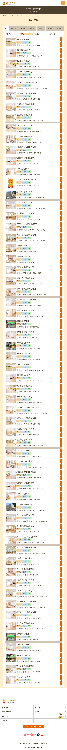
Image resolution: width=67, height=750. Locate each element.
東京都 (4, 28)
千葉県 (23, 28)
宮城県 (50, 28)
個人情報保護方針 (25, 743)
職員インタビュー (7, 716)
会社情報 (35, 743)
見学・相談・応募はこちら (33, 726)
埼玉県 (32, 28)
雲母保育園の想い (7, 712)
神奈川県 (13, 28)
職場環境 (37, 712)
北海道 (41, 28)
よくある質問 (39, 716)
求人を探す (17, 15)
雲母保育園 (44, 743)
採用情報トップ (7, 15)
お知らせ (4, 720)
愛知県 (59, 28)
